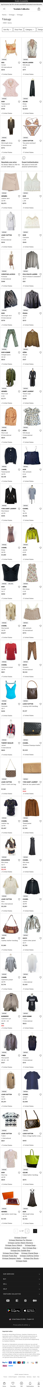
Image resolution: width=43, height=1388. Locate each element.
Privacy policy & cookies (20, 1325)
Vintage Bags (30, 1245)
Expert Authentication (30, 162)
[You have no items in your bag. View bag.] (39, 9)
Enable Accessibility (21, 1)
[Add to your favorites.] (19, 63)
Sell (5, 1284)
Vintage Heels (21, 1261)
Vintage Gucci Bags (11, 1253)
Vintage (11, 14)
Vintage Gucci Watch (13, 1245)
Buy (4, 1279)
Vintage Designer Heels (11, 1258)
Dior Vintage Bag (29, 1248)
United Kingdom (12, 1377)
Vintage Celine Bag (12, 1248)
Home (4, 14)
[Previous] (16, 1231)
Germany (29, 1377)
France (5, 1377)
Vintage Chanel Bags (29, 1253)
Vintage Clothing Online (29, 1255)
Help (5, 1289)
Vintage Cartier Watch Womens (20, 1243)
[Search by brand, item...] (4, 9)
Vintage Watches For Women (20, 1240)
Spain (34, 1377)
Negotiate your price (9, 162)
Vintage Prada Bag (9, 1255)
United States (21, 1377)
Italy (38, 1377)
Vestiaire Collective (12, 1294)
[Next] (27, 1231)
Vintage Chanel (20, 1237)
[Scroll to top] (35, 1231)
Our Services (8, 1274)
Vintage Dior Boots (31, 1258)
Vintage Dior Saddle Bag (20, 1250)
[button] (39, 9)
